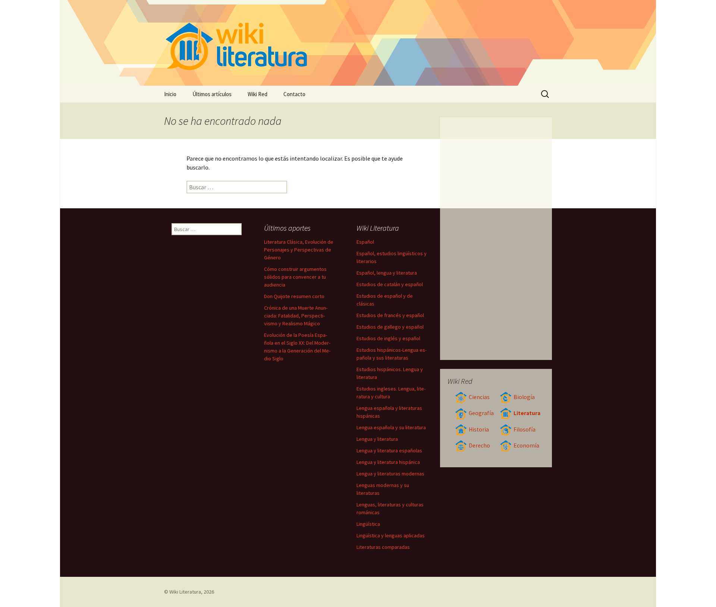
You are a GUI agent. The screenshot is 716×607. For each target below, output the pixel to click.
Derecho (479, 445)
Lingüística (368, 524)
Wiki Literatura (185, 591)
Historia (479, 429)
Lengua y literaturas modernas (390, 473)
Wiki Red (257, 94)
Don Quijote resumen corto (294, 296)
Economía (526, 445)
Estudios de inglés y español (388, 338)
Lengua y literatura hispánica (388, 462)
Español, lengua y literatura (387, 272)
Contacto (294, 94)
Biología (524, 397)
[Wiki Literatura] (358, 43)
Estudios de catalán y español (390, 284)
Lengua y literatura (377, 439)
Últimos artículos (212, 94)
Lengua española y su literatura (391, 427)
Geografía (481, 413)
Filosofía (525, 429)
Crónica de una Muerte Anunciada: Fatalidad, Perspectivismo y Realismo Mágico (295, 315)
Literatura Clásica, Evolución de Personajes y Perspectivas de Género (298, 249)
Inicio (170, 94)
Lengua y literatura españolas (389, 450)
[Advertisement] (496, 238)
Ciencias (479, 397)
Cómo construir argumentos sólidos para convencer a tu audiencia (295, 277)
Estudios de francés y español (390, 315)
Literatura (527, 413)
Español (365, 241)
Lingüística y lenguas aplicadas (391, 535)
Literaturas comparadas (383, 547)
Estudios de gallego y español (390, 326)
